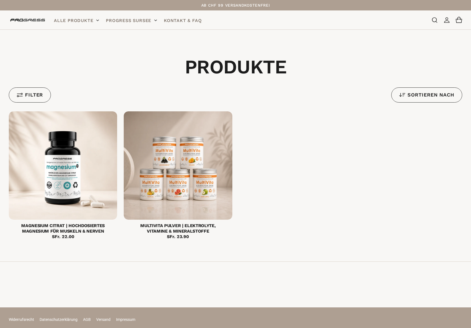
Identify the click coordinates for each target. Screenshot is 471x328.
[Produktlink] (63, 165)
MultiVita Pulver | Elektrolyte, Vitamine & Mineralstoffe (178, 228)
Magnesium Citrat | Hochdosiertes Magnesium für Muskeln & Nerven (63, 228)
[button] (434, 20)
